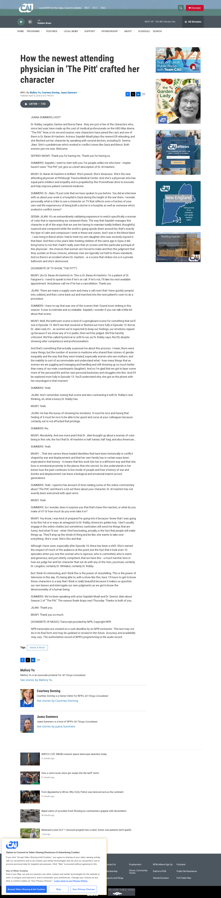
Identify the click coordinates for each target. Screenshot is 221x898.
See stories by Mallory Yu (36, 680)
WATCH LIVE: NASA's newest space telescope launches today (74, 754)
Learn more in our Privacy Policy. (71, 881)
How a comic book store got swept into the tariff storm (70, 773)
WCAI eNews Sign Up (163, 864)
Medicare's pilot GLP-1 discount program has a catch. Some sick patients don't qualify (86, 830)
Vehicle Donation (161, 878)
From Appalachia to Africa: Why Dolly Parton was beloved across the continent (82, 792)
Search (157, 31)
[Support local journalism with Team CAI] (178, 60)
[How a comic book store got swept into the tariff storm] (30, 777)
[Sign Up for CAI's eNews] (178, 152)
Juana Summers (69, 92)
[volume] (30, 22)
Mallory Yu (35, 92)
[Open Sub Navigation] (42, 31)
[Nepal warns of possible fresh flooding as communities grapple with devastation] (30, 815)
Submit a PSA (159, 871)
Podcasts (181, 864)
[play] (21, 22)
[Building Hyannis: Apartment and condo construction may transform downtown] (178, 247)
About (128, 31)
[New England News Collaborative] (178, 203)
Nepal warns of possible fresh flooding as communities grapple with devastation (83, 811)
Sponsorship (109, 31)
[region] (54, 866)
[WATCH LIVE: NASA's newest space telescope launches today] (30, 759)
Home (20, 31)
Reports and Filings (114, 878)
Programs (33, 31)
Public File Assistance (187, 871)
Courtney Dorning (51, 92)
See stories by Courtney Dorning (57, 700)
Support (89, 31)
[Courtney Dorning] (27, 698)
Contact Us (110, 864)
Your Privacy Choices (83, 889)
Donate (196, 7)
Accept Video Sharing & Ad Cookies (26, 889)
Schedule (144, 31)
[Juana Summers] (27, 724)
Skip (58, 889)
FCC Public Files (184, 878)
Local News (71, 31)
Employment (135, 864)
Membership (111, 871)
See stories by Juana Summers (56, 726)
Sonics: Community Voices (138, 871)
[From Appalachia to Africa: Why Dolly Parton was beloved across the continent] (30, 796)
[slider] (34, 21)
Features (51, 31)
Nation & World (37, 647)
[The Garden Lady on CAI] (178, 101)
